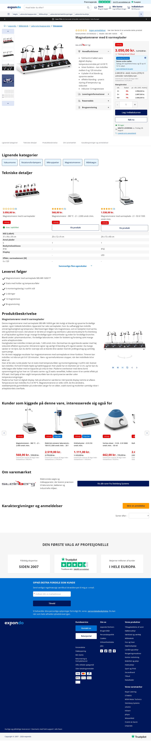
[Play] (113, 367)
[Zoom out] (122, 367)
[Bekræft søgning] (88, 7)
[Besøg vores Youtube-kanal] (101, 651)
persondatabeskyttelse (98, 611)
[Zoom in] (117, 367)
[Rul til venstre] (5, 19)
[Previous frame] (132, 367)
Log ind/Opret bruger (124, 69)
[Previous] (8, 31)
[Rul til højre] (146, 19)
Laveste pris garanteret (127, 133)
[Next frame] (136, 367)
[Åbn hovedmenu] (8, 14)
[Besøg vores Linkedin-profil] (110, 651)
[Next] (8, 103)
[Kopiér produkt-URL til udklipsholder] (121, 33)
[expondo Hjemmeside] (5, 26)
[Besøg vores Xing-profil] (114, 651)
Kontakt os (86, 628)
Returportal (86, 636)
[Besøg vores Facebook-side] (105, 651)
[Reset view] (127, 367)
